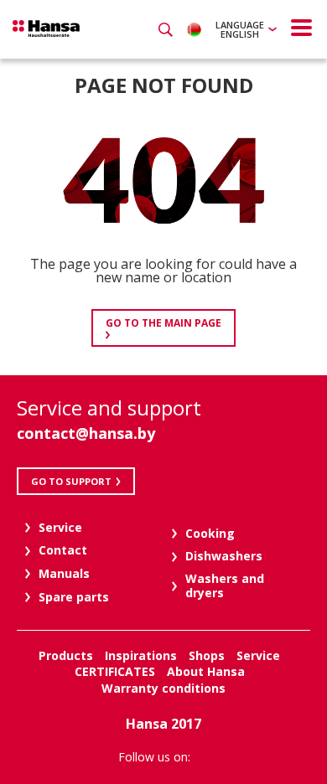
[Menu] (302, 27)
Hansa (46, 28)
